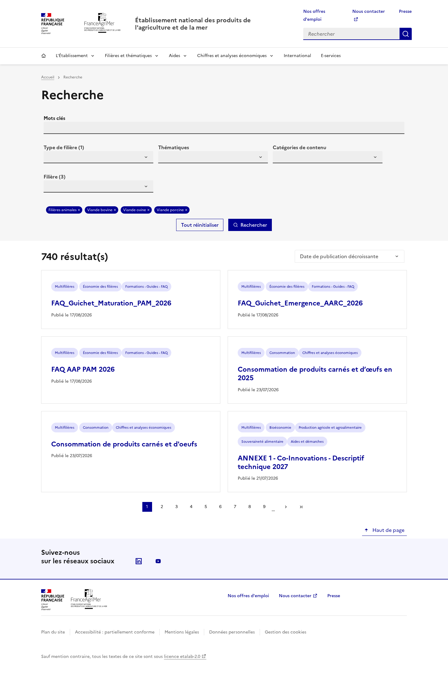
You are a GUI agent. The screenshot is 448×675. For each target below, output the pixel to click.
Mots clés (54, 118)
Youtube (158, 561)
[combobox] (98, 157)
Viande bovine (99, 210)
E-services (331, 55)
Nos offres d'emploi (248, 596)
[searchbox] (52, 158)
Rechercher (406, 34)
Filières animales (62, 210)
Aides (174, 55)
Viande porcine (170, 210)
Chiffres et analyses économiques (232, 55)
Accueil (43, 55)
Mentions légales (182, 632)
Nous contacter (295, 596)
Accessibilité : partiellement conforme (115, 632)
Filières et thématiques (128, 55)
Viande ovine (134, 210)
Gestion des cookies (285, 632)
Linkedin (138, 561)
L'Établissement (72, 55)
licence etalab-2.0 (182, 656)
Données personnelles (232, 632)
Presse (405, 11)
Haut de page (387, 530)
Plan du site (53, 632)
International (297, 55)
